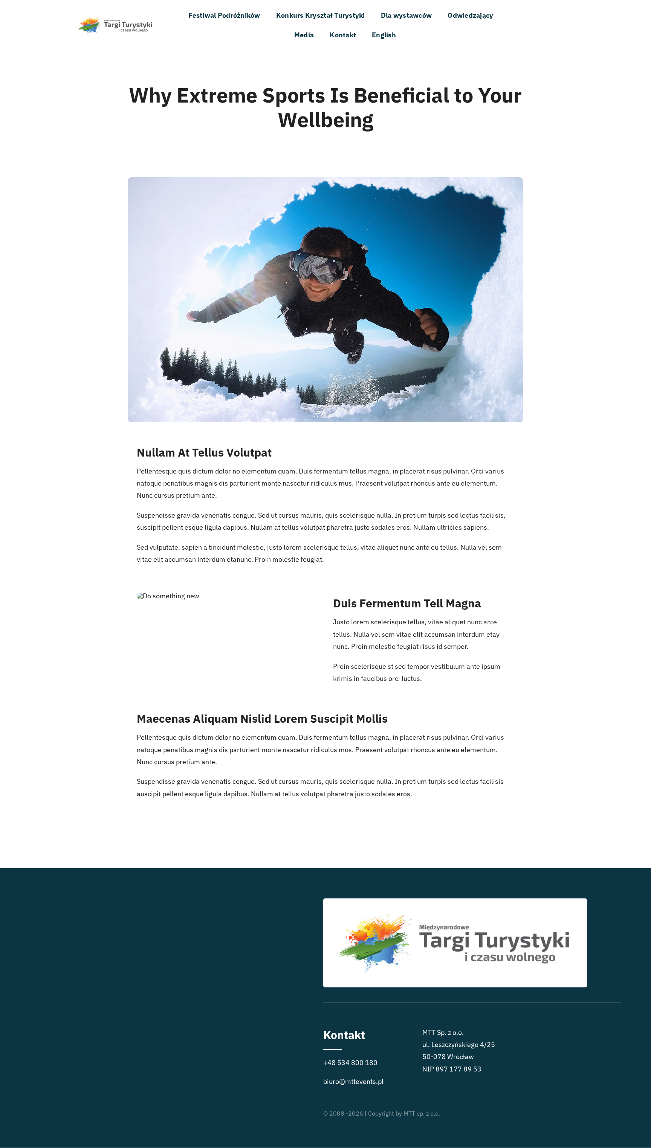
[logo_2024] (115, 12)
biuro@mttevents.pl (353, 1081)
